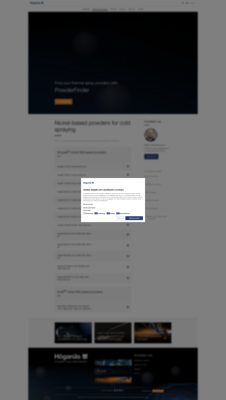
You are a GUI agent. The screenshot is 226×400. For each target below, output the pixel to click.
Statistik (112, 213)
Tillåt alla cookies (134, 218)
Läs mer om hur (88, 204)
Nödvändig (89, 213)
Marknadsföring (124, 213)
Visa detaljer (87, 210)
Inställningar (101, 213)
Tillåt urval (121, 218)
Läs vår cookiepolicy (89, 207)
